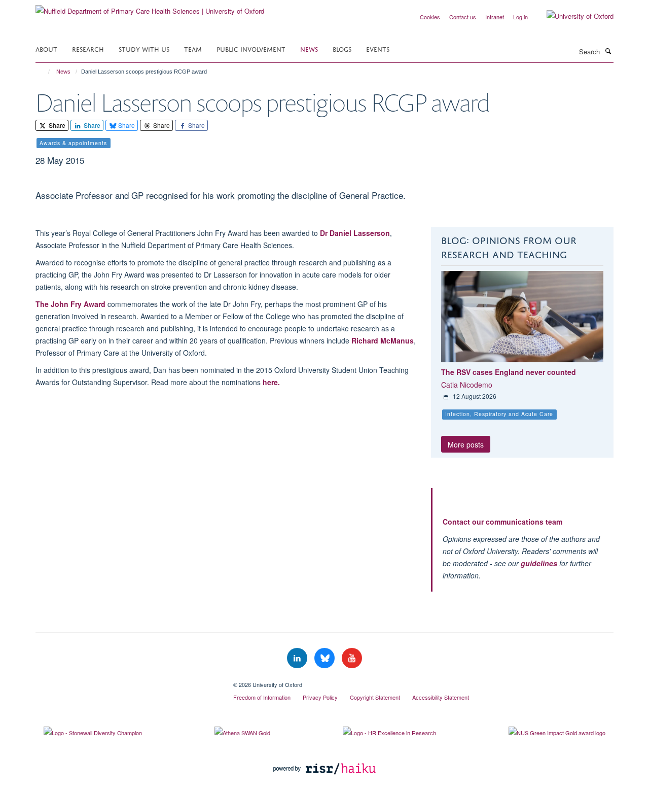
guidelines (539, 563)
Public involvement (251, 48)
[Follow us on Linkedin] (298, 658)
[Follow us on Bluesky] (325, 658)
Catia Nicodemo (466, 385)
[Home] (44, 71)
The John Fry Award (70, 304)
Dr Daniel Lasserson (354, 233)
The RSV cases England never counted (508, 372)
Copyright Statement (375, 697)
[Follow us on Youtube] (352, 658)
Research (88, 48)
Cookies (430, 17)
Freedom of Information (262, 697)
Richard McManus (382, 340)
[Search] (608, 50)
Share (56, 125)
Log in (520, 17)
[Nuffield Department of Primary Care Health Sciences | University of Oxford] (149, 7)
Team (193, 48)
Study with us (144, 48)
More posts (466, 444)
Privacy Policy (320, 697)
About (46, 48)
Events (377, 48)
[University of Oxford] (572, 16)
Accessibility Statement (440, 697)
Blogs (342, 48)
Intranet (494, 17)
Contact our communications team (502, 521)
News (309, 48)
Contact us (462, 17)
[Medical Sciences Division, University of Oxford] (126, 680)
